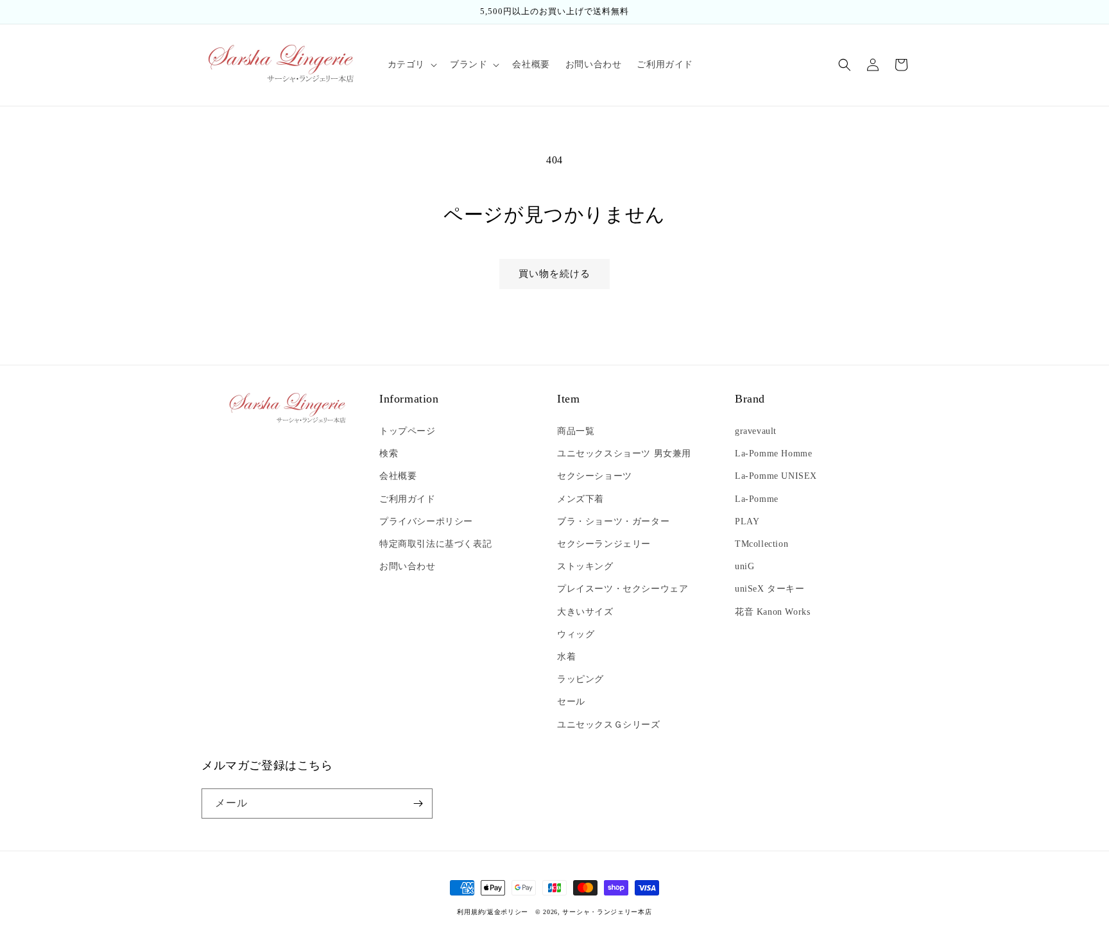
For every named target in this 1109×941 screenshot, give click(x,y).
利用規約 (471, 911)
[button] (411, 64)
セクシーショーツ (594, 476)
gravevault (756, 431)
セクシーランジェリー (604, 544)
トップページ (407, 431)
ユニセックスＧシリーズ (608, 724)
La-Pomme (756, 499)
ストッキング (585, 566)
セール (571, 701)
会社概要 (398, 476)
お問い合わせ (407, 566)
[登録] (418, 803)
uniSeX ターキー (770, 589)
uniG (744, 566)
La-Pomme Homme (773, 453)
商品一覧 (575, 431)
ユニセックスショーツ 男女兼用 (624, 453)
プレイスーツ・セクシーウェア (622, 589)
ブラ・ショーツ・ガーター (613, 521)
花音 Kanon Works (772, 612)
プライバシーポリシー (426, 521)
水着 (566, 657)
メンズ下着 (580, 499)
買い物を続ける (554, 274)
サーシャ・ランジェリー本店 (606, 911)
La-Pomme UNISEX (776, 476)
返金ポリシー (507, 911)
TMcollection (761, 544)
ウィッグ (575, 634)
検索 (388, 453)
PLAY (747, 521)
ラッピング (580, 679)
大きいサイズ (585, 612)
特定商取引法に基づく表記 (435, 544)
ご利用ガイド (407, 499)
